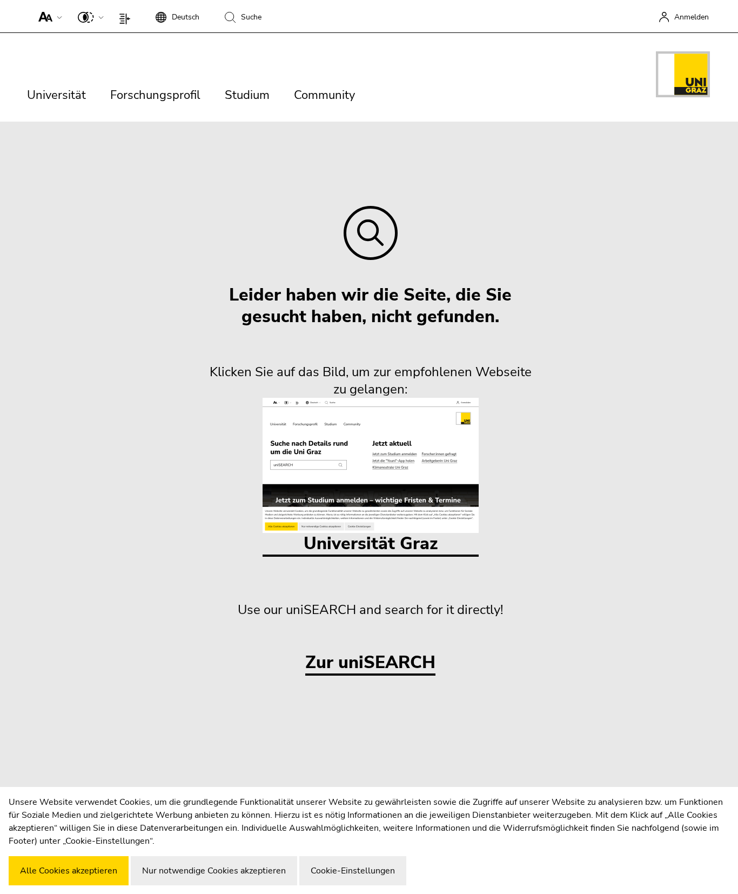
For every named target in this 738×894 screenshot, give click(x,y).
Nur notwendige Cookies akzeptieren (214, 871)
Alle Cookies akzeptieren (68, 871)
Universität (56, 95)
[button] (48, 16)
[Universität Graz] (683, 76)
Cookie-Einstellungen (353, 871)
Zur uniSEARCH (370, 663)
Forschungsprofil (155, 95)
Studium (247, 95)
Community (324, 95)
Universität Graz (371, 543)
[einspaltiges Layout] (127, 16)
